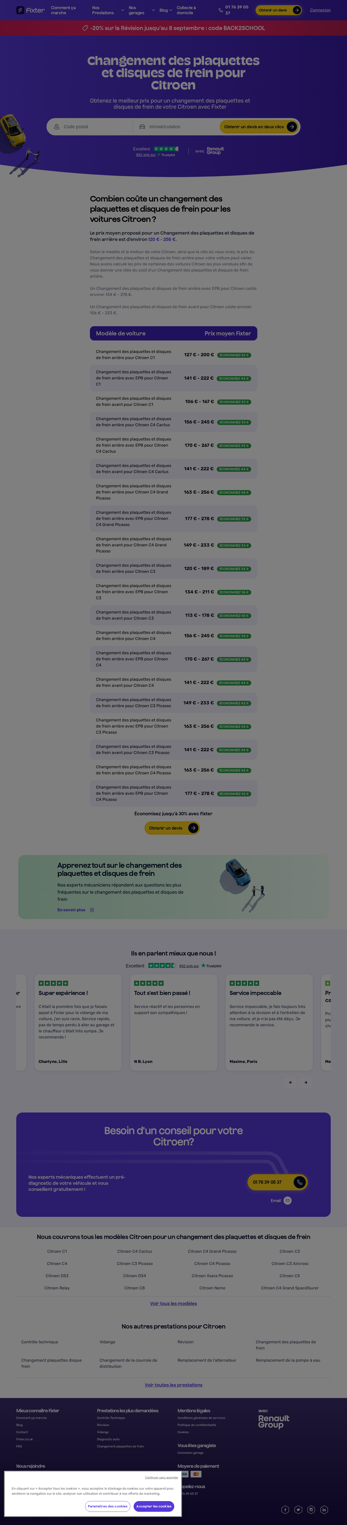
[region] (93, 1494)
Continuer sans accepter (161, 1477)
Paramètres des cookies (108, 1506)
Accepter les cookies (153, 1506)
